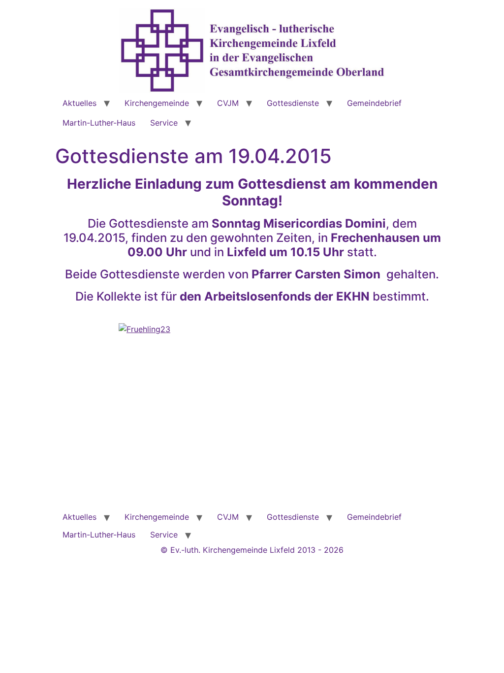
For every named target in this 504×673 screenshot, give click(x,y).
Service (164, 123)
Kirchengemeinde (157, 103)
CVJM (228, 103)
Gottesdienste (293, 103)
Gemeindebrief (374, 103)
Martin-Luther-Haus (99, 123)
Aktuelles (79, 103)
